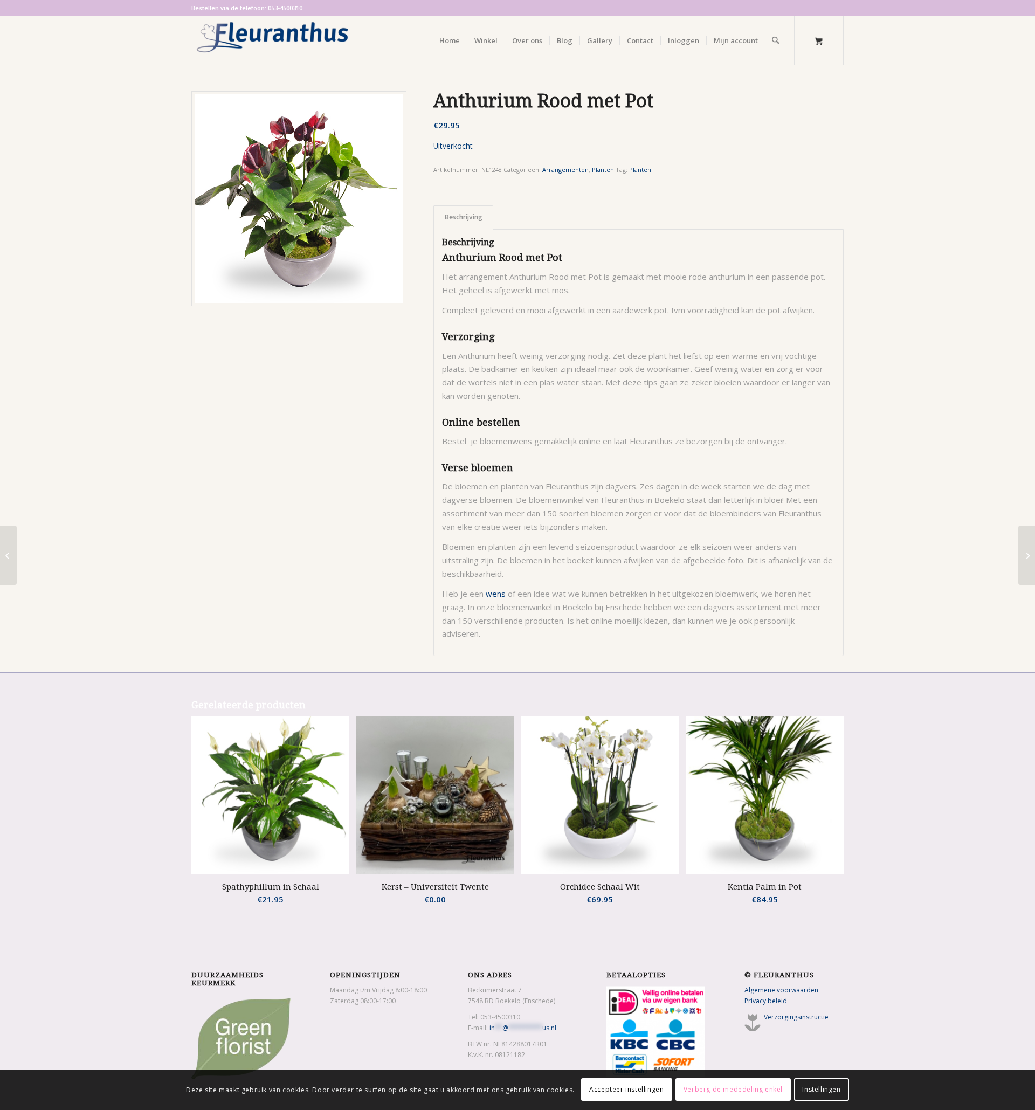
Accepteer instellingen (626, 1089)
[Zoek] (775, 40)
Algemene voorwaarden (781, 990)
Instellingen (821, 1089)
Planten (603, 170)
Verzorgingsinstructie (796, 1017)
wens (496, 593)
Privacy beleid (765, 1000)
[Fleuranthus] (272, 40)
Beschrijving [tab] (463, 217)
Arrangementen (565, 170)
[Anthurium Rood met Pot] (298, 198)
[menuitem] (449, 40)
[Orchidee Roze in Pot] (8, 555)
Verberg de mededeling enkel (733, 1089)
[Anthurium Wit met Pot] (1026, 555)
